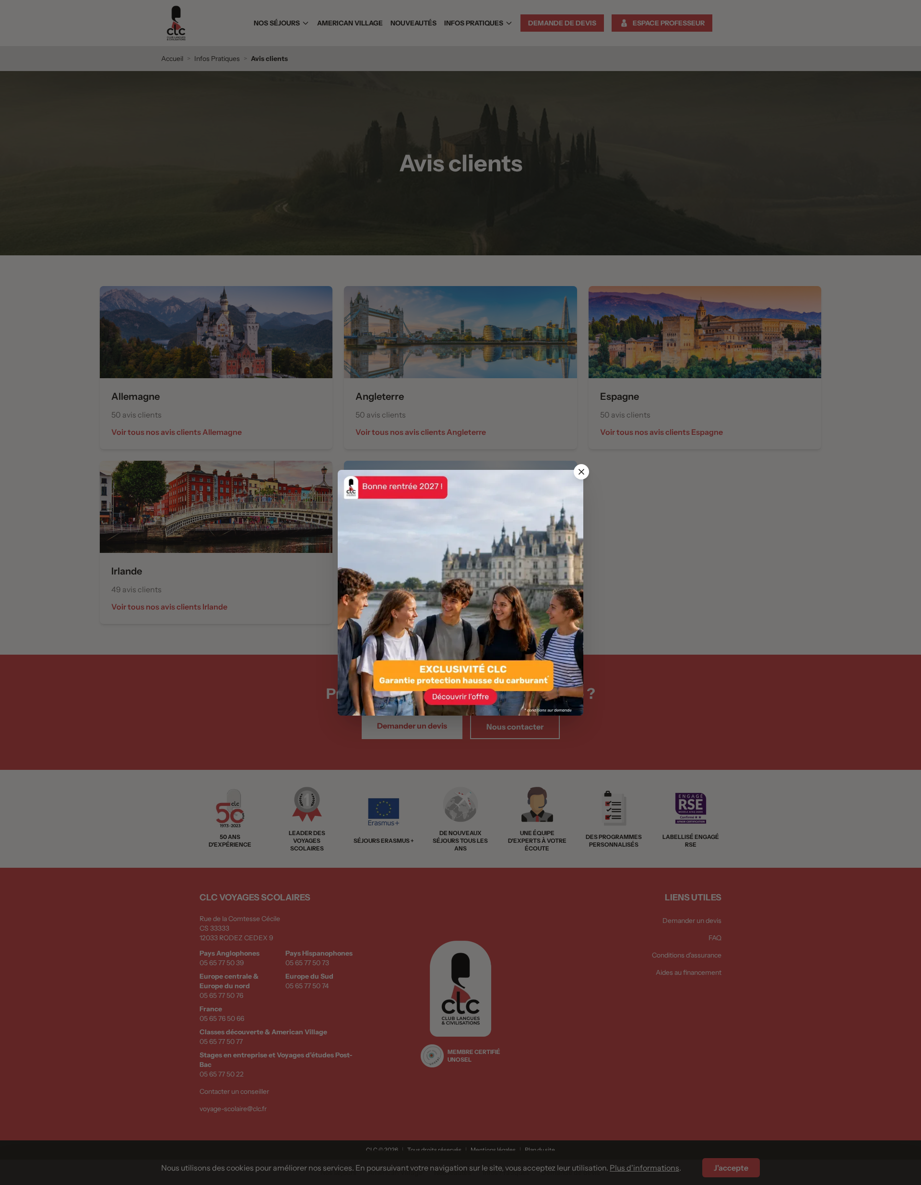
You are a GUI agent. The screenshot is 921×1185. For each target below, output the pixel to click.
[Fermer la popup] (581, 471)
